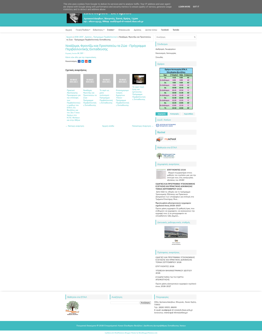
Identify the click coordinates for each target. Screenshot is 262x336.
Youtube (176, 29)
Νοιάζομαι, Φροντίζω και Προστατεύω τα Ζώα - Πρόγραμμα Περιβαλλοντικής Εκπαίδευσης (106, 47)
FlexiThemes (119, 333)
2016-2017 (79, 37)
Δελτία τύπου (151, 29)
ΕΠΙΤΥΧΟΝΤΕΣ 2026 (176, 170)
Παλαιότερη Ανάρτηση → (143, 126)
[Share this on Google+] (86, 61)
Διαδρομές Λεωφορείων (166, 49)
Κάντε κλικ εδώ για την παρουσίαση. (81, 57)
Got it (196, 7)
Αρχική (69, 29)
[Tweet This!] (82, 61)
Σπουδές (159, 57)
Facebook (165, 29)
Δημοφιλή (161, 114)
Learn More (184, 7)
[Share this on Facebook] (79, 61)
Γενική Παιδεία (83, 29)
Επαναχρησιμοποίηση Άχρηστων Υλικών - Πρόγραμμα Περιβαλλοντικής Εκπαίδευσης (122, 97)
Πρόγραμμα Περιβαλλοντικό (105, 37)
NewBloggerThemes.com (148, 333)
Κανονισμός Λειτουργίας (166, 53)
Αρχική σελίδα (108, 126)
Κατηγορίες (174, 114)
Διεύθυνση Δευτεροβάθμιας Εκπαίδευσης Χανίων (165, 326)
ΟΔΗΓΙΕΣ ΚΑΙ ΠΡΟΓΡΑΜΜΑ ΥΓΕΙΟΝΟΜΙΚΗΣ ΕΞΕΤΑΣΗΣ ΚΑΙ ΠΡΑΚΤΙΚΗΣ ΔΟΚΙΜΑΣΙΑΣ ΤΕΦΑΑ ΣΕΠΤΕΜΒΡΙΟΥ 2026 (175, 186)
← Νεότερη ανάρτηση (75, 126)
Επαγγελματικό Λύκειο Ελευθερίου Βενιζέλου (123, 326)
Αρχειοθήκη (188, 114)
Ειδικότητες (98, 29)
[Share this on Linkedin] (89, 61)
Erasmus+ (110, 29)
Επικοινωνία (124, 29)
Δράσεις (137, 29)
